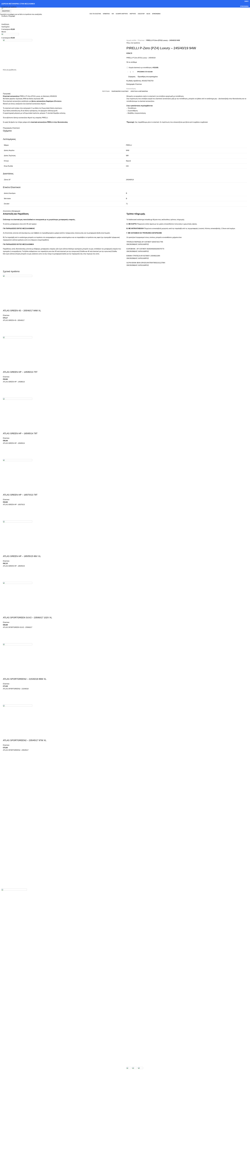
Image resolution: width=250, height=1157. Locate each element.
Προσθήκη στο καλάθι (145, 71)
